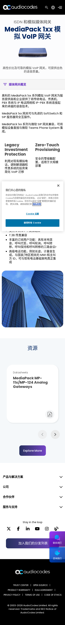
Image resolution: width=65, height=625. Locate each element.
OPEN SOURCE (40, 585)
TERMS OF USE (32, 594)
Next (55, 434)
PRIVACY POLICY (12, 594)
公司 (6, 487)
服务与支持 (10, 507)
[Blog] (56, 530)
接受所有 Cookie (32, 223)
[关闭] (58, 185)
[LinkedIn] (27, 530)
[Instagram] (46, 530)
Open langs (53, 7)
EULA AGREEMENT (44, 590)
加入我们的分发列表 (33, 543)
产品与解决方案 (13, 477)
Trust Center (21, 585)
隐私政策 (37, 204)
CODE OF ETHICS (53, 594)
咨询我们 (57, 558)
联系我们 (57, 542)
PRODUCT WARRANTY (19, 590)
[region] (32, 206)
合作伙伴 (8, 497)
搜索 (46, 7)
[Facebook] (18, 530)
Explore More (32, 451)
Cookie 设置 (32, 213)
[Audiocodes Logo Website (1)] (20, 7)
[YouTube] (37, 530)
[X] (8, 530)
